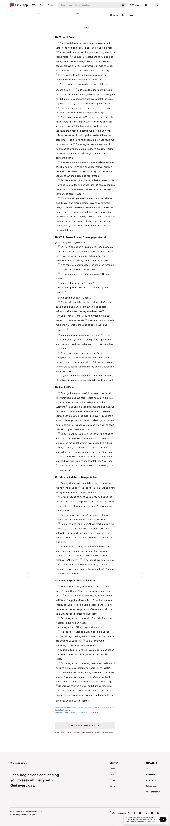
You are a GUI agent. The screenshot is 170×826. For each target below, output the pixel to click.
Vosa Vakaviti (60, 732)
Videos (51, 5)
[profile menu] (155, 4)
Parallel (115, 15)
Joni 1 (37, 14)
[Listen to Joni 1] (123, 15)
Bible (34, 5)
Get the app (134, 5)
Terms (41, 812)
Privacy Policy (31, 812)
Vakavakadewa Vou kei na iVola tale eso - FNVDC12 (87, 732)
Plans (42, 5)
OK (163, 819)
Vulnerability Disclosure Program (22, 815)
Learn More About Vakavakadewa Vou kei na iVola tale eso (78, 712)
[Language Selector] (145, 4)
